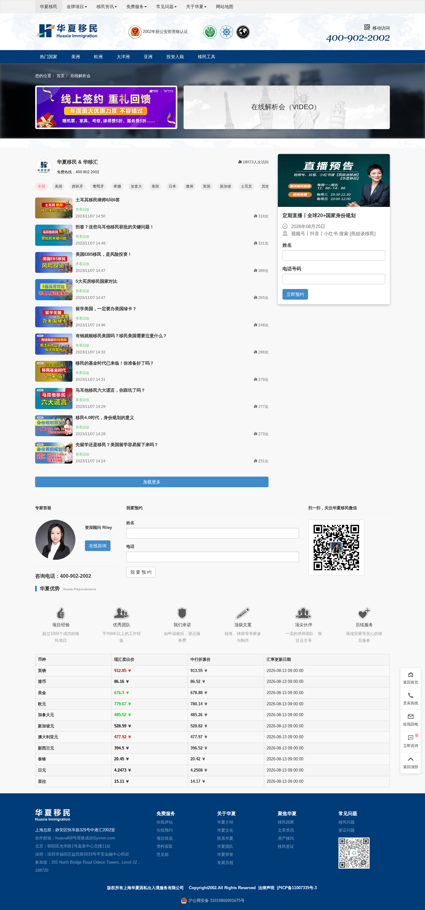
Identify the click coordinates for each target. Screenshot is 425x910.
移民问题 (347, 822)
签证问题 (347, 830)
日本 (172, 186)
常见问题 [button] (165, 6)
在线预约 (164, 830)
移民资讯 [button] (105, 6)
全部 (41, 186)
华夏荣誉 (225, 854)
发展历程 (225, 862)
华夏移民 (48, 6)
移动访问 (380, 28)
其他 (265, 186)
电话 (130, 546)
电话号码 (292, 268)
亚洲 (148, 56)
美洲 (75, 56)
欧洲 (98, 56)
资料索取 (164, 846)
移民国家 (286, 822)
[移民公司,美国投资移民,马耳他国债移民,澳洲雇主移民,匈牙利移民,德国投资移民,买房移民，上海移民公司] (66, 31)
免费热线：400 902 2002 (78, 172)
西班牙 (77, 186)
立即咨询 (410, 746)
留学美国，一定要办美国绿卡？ (106, 308)
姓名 (287, 245)
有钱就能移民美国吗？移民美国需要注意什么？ (121, 335)
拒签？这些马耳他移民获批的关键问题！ (115, 226)
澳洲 (189, 186)
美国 (58, 186)
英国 (206, 186)
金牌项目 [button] (75, 6)
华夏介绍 (225, 822)
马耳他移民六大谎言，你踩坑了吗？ (110, 390)
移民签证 (286, 846)
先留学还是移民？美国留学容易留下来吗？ (117, 444)
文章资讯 (286, 830)
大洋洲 (123, 56)
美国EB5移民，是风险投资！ (104, 254)
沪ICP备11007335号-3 (297, 887)
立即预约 (295, 294)
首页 (61, 75)
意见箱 (162, 854)
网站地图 (224, 6)
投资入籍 (175, 56)
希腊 (117, 186)
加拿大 (136, 186)
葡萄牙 (98, 186)
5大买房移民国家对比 (96, 281)
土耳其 (246, 186)
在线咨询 (97, 545)
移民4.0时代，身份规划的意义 (105, 417)
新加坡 (225, 186)
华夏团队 (225, 846)
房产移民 (286, 838)
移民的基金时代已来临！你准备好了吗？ (115, 363)
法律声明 (266, 887)
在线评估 (164, 822)
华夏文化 (225, 830)
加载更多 (152, 481)
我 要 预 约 (141, 572)
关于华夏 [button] (194, 6)
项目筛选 (164, 838)
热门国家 (48, 56)
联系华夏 (225, 838)
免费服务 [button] (135, 6)
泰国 (155, 186)
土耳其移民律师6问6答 (98, 199)
